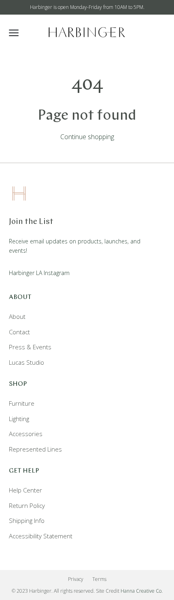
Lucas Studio (26, 362)
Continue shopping (87, 136)
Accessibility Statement (40, 536)
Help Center (25, 490)
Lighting (19, 419)
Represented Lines (35, 449)
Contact (19, 332)
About (17, 316)
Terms (99, 579)
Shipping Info (27, 520)
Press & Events (30, 347)
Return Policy (27, 505)
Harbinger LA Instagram (39, 273)
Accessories (25, 434)
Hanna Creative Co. (142, 590)
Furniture (21, 403)
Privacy (75, 579)
